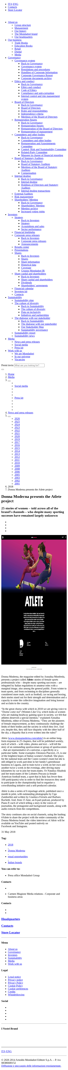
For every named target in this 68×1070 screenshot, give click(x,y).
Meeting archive (29, 208)
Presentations (21, 250)
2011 (17, 460)
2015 (17, 448)
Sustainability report (25, 332)
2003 (17, 477)
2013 (17, 454)
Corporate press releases (27, 235)
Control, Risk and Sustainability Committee (43, 149)
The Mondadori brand (26, 34)
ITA (10, 4)
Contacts (12, 7)
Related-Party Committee (34, 152)
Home (11, 374)
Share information (30, 261)
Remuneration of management (36, 131)
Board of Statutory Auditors (29, 158)
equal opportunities (18, 856)
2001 (17, 483)
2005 (17, 474)
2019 (17, 439)
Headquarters (10, 919)
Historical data (28, 264)
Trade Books (21, 42)
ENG (15, 4)
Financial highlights (25, 232)
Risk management (24, 196)
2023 (17, 427)
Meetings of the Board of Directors (39, 116)
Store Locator (15, 10)
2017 (17, 442)
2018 (10, 844)
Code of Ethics (29, 90)
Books (4, 1035)
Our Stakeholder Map (32, 327)
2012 (17, 457)
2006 (17, 471)
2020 (17, 436)
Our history (20, 31)
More (4, 1044)
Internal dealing (23, 176)
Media (18, 54)
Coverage (26, 267)
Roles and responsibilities (34, 110)
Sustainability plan (24, 300)
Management (21, 28)
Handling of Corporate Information (39, 72)
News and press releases (27, 341)
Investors (12, 214)
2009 (17, 465)
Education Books (24, 45)
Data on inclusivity (31, 312)
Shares (18, 253)
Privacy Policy (15, 982)
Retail (18, 48)
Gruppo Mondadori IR (33, 270)
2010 (17, 463)
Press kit (19, 347)
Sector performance (31, 229)
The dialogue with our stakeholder (32, 318)
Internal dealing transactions (35, 190)
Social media (21, 344)
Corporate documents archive (36, 78)
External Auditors (24, 193)
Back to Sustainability (32, 306)
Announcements (29, 244)
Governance (14, 57)
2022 (17, 430)
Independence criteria (32, 113)
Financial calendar (24, 288)
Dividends (26, 282)
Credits (11, 991)
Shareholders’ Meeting (26, 199)
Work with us (15, 350)
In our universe (22, 356)
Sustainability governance (34, 329)
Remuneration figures (26, 119)
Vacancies (20, 359)
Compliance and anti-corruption (37, 93)
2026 (17, 418)
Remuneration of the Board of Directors (42, 128)
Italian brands (15, 862)
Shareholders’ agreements (34, 285)
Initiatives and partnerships (35, 315)
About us (12, 22)
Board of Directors (24, 102)
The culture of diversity (27, 303)
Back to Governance (32, 63)
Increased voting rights (33, 211)
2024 (17, 424)
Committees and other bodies (30, 134)
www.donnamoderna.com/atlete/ (26, 738)
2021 (17, 433)
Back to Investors (30, 220)
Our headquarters (24, 37)
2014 (17, 451)
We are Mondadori (24, 353)
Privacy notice (15, 979)
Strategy (19, 217)
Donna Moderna (16, 850)
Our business (14, 39)
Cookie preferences (18, 988)
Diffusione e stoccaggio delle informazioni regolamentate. (31, 1065)
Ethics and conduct (24, 81)
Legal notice (14, 976)
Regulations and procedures (35, 69)
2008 (17, 468)
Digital (18, 51)
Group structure (23, 25)
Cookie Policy (15, 985)
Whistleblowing (16, 994)
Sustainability (15, 297)
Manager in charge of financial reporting (42, 155)
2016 (17, 445)
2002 (17, 480)
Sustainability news (25, 335)
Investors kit (21, 291)
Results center (22, 247)
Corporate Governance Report (37, 75)
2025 (17, 421)
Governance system (25, 60)
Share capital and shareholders (30, 273)
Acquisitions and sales (32, 226)
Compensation (28, 173)
